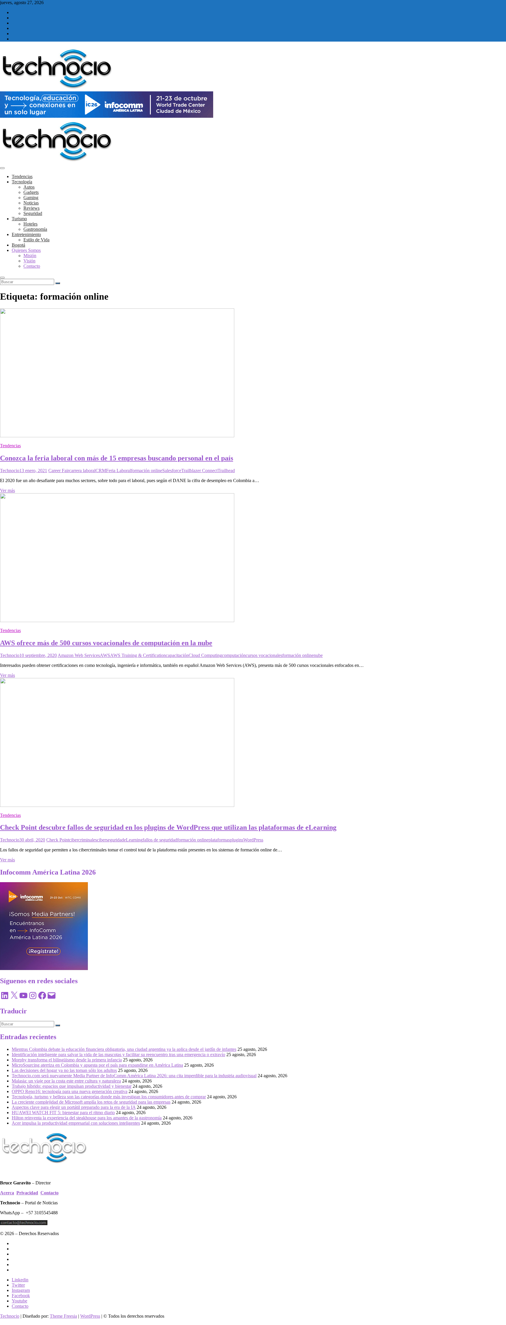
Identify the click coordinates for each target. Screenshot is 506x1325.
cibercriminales (83, 839)
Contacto (31, 266)
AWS (105, 655)
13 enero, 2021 (33, 470)
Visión (29, 260)
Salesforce (171, 470)
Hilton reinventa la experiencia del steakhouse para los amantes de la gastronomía (87, 1117)
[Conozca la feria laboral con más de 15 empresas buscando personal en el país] (117, 435)
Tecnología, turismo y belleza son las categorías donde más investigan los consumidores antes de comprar (109, 1096)
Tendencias (22, 176)
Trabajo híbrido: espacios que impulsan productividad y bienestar (71, 1086)
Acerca (7, 1192)
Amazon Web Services (79, 655)
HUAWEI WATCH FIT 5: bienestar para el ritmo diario (63, 1112)
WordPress (253, 839)
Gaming (30, 197)
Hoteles (30, 223)
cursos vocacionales (264, 655)
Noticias (31, 202)
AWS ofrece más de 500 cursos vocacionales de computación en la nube (106, 643)
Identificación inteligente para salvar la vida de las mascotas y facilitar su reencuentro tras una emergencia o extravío (118, 1054)
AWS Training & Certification (138, 655)
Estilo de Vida (36, 239)
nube (318, 655)
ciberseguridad (110, 839)
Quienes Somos (26, 250)
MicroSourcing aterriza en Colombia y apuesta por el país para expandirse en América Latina (97, 1065)
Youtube (19, 1300)
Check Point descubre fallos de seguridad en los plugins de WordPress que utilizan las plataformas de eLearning (168, 827)
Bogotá (18, 245)
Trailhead (226, 470)
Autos (29, 187)
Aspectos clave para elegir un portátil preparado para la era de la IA (74, 1107)
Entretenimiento (26, 234)
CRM (100, 470)
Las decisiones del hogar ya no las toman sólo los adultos (64, 1070)
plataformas (219, 839)
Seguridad (32, 213)
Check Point (57, 839)
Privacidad (27, 1192)
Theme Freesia (63, 1316)
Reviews (31, 208)
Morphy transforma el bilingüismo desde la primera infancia (67, 1059)
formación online (146, 470)
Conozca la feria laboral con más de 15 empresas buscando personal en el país (116, 458)
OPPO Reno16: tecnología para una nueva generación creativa (69, 1091)
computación (234, 655)
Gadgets (31, 192)
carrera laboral (82, 470)
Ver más (7, 490)
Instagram (21, 1290)
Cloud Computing (205, 655)
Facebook (21, 1295)
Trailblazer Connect (199, 470)
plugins (236, 839)
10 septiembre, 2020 (38, 655)
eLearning (133, 839)
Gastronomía (35, 229)
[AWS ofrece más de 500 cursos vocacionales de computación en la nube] (117, 620)
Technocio (9, 470)
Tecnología (22, 181)
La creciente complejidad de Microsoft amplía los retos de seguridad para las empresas (91, 1101)
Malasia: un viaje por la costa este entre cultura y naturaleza (66, 1080)
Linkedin (20, 1279)
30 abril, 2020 (32, 839)
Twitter (18, 1285)
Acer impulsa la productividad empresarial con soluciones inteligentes (76, 1123)
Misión (29, 255)
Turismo (19, 218)
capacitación (177, 655)
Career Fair (58, 470)
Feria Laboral (118, 470)
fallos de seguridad (160, 839)
